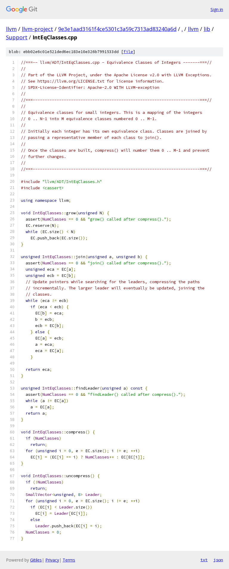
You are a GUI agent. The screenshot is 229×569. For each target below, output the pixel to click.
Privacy (52, 560)
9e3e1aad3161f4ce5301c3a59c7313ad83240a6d (117, 28)
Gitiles (36, 560)
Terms (69, 560)
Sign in (217, 9)
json (218, 559)
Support (16, 37)
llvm (11, 28)
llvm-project (37, 28)
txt (204, 559)
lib (207, 28)
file (128, 51)
